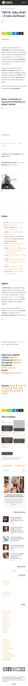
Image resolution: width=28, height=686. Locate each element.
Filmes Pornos (6, 645)
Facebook (21, 271)
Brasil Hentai (6, 647)
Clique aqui (20, 342)
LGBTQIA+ (9, 459)
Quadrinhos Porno (7, 641)
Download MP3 (6, 143)
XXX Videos (6, 621)
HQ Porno (5, 650)
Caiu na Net (6, 614)
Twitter (15, 271)
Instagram (7, 273)
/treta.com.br (8, 367)
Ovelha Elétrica (7, 594)
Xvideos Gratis (7, 657)
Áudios (4, 457)
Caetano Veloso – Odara (16, 222)
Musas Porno (6, 617)
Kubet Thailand (7, 612)
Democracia (13, 8)
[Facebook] (15, 33)
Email (21, 385)
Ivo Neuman (20, 162)
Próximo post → (21, 466)
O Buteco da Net (7, 592)
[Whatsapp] (9, 33)
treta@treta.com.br (11, 373)
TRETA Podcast (16, 459)
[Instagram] (14, 671)
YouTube (19, 143)
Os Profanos (6, 581)
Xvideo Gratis (6, 623)
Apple (3, 145)
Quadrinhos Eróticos (8, 648)
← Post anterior (7, 466)
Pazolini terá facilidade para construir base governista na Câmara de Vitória (15, 250)
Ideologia (3, 459)
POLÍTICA (7, 8)
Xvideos (5, 630)
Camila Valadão (12, 165)
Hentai (4, 639)
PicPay (5, 393)
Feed (12, 385)
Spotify (14, 143)
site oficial (14, 273)
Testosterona (6, 583)
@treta (13, 357)
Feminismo (19, 457)
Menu (25, 2)
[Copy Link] (4, 33)
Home (2, 8)
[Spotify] (23, 671)
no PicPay (11, 297)
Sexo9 (4, 619)
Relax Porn (6, 628)
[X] (20, 33)
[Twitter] (5, 671)
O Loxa (4, 595)
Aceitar (14, 684)
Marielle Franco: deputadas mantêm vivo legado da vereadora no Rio (14, 262)
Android (5, 388)
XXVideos (5, 632)
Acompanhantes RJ (8, 654)
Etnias (14, 457)
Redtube (5, 616)
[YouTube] (18, 671)
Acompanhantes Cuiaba (9, 656)
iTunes (16, 388)
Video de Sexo (7, 626)
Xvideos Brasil (6, 643)
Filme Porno (6, 652)
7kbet (4, 610)
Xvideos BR (6, 625)
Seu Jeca (5, 584)
